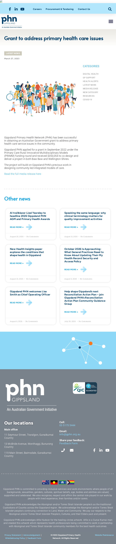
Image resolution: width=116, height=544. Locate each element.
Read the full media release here (22, 173)
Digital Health (91, 74)
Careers (37, 9)
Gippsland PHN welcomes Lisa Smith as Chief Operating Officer (30, 293)
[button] (110, 9)
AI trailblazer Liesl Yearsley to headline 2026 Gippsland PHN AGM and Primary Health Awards (30, 216)
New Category (90, 92)
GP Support (89, 77)
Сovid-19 (87, 99)
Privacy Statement (13, 535)
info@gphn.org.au (69, 434)
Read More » (16, 227)
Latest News (13, 53)
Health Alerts (90, 81)
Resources (88, 96)
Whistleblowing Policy (15, 538)
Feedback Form (68, 443)
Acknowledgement (31, 535)
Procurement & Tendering (60, 9)
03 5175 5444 (67, 425)
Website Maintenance (104, 535)
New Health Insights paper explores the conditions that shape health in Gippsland (27, 252)
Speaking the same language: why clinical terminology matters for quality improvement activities (85, 216)
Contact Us (84, 9)
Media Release (90, 88)
